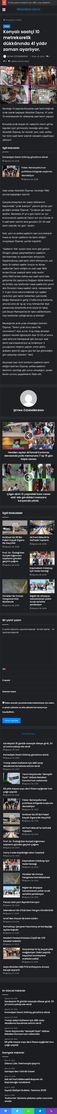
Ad (4, 669)
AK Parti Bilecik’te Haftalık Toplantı (39, 539)
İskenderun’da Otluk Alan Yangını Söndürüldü (28, 910)
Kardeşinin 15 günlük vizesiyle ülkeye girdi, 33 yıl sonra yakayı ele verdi (27, 745)
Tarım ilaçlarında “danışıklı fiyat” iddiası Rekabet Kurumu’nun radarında (37, 777)
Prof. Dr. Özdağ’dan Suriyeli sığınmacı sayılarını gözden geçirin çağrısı (13, 557)
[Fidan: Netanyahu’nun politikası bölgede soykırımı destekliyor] (10, 171)
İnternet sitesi (9, 691)
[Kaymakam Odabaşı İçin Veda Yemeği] (42, 558)
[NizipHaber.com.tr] (28, 9)
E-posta (7, 680)
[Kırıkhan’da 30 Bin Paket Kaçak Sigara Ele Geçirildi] (14, 527)
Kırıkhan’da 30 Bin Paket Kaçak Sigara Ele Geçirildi (13, 540)
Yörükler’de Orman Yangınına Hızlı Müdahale (12, 598)
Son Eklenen (28, 733)
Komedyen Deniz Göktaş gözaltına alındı (25, 157)
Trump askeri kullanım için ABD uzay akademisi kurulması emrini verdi (23, 764)
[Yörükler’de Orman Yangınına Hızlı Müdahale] (14, 586)
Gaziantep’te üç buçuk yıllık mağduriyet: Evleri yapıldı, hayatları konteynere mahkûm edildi (37, 954)
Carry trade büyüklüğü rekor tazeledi (23, 852)
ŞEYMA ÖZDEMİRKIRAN (17, 56)
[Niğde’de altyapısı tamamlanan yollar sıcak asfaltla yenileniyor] (42, 586)
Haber (19, 20)
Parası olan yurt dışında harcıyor (21, 902)
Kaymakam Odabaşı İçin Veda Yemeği (41, 569)
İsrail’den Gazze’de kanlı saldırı (20, 918)
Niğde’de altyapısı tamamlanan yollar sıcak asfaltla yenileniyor (40, 600)
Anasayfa (9, 20)
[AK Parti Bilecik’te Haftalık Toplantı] (42, 527)
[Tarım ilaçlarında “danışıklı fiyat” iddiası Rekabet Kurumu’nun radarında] (11, 778)
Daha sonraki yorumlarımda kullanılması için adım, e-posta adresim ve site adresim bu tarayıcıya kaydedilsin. (28, 707)
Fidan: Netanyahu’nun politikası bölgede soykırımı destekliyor (36, 171)
